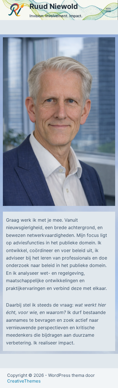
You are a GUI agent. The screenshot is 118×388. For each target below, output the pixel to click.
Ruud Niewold (54, 6)
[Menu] (108, 10)
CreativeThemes (24, 381)
